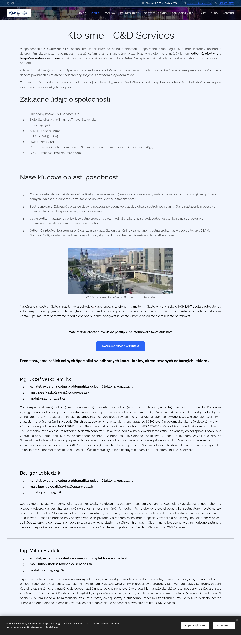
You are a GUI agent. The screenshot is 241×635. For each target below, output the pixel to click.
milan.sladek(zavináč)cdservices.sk (65, 564)
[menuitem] (83, 13)
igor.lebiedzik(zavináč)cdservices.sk (65, 487)
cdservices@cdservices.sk (199, 3)
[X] (8, 3)
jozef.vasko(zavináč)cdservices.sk (63, 392)
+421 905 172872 (226, 3)
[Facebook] (13, 3)
